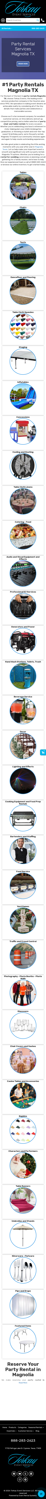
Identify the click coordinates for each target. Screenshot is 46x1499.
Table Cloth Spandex (23, 312)
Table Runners (23, 1186)
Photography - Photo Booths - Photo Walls (23, 977)
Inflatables (23, 382)
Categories (22, 1427)
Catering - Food (23, 522)
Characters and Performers (23, 1151)
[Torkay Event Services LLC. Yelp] (25, 1473)
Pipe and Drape (23, 1291)
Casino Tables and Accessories (23, 1081)
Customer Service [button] (25, 1431)
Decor (23, 732)
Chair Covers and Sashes (23, 1046)
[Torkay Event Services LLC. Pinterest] (25, 1479)
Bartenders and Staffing (23, 836)
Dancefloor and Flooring (23, 277)
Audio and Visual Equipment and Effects (23, 558)
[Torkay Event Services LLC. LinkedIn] (31, 1473)
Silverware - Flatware (23, 1256)
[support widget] (41, 1494)
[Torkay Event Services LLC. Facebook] (14, 1473)
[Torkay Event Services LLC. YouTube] (19, 1473)
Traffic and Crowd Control (23, 941)
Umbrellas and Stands (23, 1221)
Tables (23, 172)
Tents (23, 242)
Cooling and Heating (23, 452)
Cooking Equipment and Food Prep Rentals (23, 802)
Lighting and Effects (23, 766)
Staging (23, 347)
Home (4, 1427)
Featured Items (23, 1326)
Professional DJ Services (23, 592)
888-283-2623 (38, 28)
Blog (37, 1431)
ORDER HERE (23, 64)
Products (12, 1427)
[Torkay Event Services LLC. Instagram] (19, 1479)
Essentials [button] (11, 1431)
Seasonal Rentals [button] (35, 1427)
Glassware (23, 1011)
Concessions (23, 417)
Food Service (23, 871)
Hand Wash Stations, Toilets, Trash (23, 662)
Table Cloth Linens (23, 487)
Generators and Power (23, 627)
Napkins (23, 1116)
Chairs (23, 207)
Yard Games (23, 906)
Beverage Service (23, 697)
